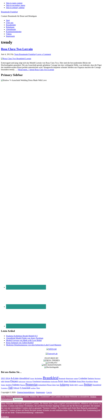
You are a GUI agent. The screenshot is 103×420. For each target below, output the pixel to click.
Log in (49, 392)
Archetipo (38, 378)
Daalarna (91, 378)
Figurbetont (37, 381)
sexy (76, 385)
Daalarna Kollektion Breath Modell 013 (22, 336)
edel (2, 381)
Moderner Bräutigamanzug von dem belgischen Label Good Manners (33, 345)
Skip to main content (14, 3)
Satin (57, 385)
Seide (72, 385)
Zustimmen (18, 399)
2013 (3, 378)
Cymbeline (83, 378)
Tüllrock (16, 388)
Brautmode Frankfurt (9, 12)
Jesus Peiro (81, 381)
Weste (38, 388)
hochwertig (54, 381)
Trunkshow (4, 388)
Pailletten (16, 385)
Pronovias (31, 384)
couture (76, 378)
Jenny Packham (70, 381)
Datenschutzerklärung (26, 392)
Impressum (40, 392)
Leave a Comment (43, 54)
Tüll (10, 387)
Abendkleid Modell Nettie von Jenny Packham (24, 338)
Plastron (22, 385)
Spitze (88, 384)
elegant (7, 381)
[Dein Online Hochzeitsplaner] (52, 354)
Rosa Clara (51, 385)
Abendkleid (24, 378)
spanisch (81, 385)
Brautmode (62, 378)
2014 (8, 378)
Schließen (5, 417)
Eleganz (14, 381)
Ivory (60, 381)
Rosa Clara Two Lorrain (17, 49)
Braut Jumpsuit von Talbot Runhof (20, 343)
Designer (97, 378)
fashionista (29, 381)
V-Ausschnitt (25, 388)
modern (9, 385)
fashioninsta (21, 381)
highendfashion (45, 381)
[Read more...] (36, 70)
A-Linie (15, 378)
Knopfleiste (89, 381)
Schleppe (64, 384)
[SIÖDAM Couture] (51, 349)
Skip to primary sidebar (15, 8)
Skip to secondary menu (15, 5)
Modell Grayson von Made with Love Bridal (24, 340)
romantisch (42, 385)
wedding (33, 388)
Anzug (32, 378)
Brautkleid (50, 378)
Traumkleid (96, 385)
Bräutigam (69, 378)
